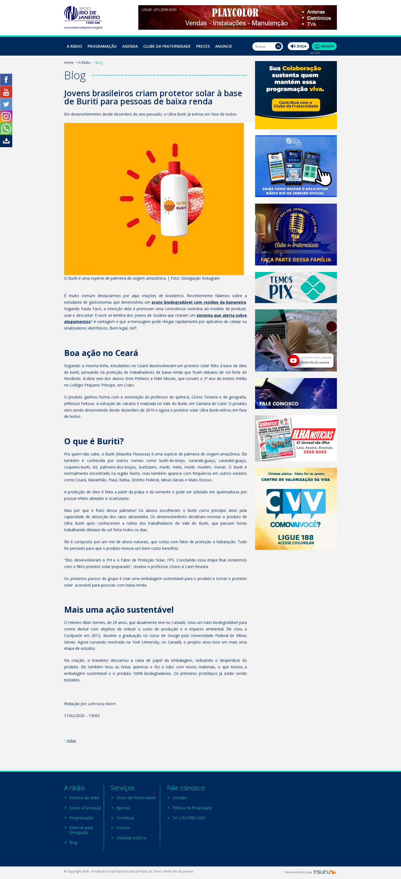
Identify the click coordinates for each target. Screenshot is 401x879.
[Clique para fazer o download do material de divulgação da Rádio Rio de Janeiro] (6, 145)
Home (69, 62)
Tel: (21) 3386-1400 (188, 817)
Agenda (130, 46)
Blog (73, 842)
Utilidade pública (131, 837)
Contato (179, 797)
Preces (203, 46)
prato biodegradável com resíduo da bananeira (199, 302)
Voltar (71, 740)
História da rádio (84, 797)
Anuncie (223, 46)
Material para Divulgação (81, 830)
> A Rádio (83, 62)
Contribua (125, 817)
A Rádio (74, 46)
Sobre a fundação (85, 807)
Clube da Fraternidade (167, 46)
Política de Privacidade (192, 807)
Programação (102, 46)
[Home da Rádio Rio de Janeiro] (83, 27)
